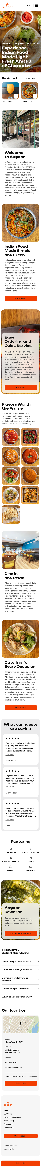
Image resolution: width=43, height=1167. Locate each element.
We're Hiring (9, 1121)
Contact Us (9, 1127)
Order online (20, 1083)
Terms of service (10, 1145)
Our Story (8, 1114)
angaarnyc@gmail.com (13, 1068)
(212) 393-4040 (11, 1062)
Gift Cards (8, 1124)
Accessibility (9, 1149)
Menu (29, 5)
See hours (33, 1077)
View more (10, 754)
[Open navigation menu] (36, 5)
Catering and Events (12, 1117)
